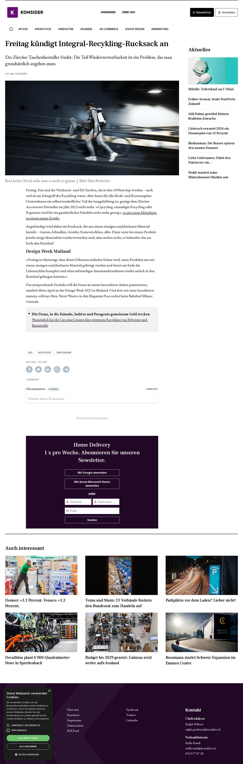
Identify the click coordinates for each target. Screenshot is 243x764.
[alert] (28, 724)
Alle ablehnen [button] (28, 746)
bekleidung (64, 352)
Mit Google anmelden (92, 472)
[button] (28, 754)
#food (23, 29)
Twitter (131, 715)
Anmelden (228, 12)
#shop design (134, 29)
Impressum (74, 720)
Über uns (128, 12)
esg (30, 352)
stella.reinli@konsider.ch (200, 748)
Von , (10, 73)
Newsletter (203, 12)
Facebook (132, 709)
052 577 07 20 (194, 753)
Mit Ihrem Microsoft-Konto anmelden (92, 483)
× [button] (49, 691)
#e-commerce (109, 29)
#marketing (159, 29)
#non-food (43, 29)
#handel (86, 29)
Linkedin (132, 720)
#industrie (65, 29)
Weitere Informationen (38, 718)
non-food (44, 352)
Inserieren (108, 12)
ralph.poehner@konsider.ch (203, 729)
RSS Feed (73, 731)
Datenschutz (75, 725)
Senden (92, 520)
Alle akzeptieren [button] (28, 738)
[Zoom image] (92, 128)
